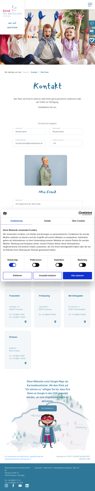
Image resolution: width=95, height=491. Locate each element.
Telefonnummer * (59, 140)
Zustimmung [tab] (17, 221)
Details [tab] (47, 221)
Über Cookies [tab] (78, 221)
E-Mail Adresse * (21, 140)
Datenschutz (48, 468)
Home (25, 72)
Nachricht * (19, 200)
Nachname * (57, 128)
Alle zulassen (77, 275)
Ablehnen (17, 275)
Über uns (76, 468)
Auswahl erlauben (47, 275)
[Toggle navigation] (90, 4)
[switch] (35, 265)
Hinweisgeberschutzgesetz (62, 468)
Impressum (38, 468)
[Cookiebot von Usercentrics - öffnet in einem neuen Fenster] (81, 214)
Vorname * (19, 128)
